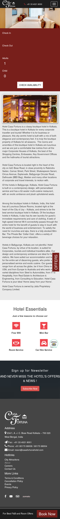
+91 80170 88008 (23, 446)
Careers (8, 465)
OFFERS (55, 262)
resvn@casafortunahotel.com (29, 449)
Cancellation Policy (14, 481)
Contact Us (10, 468)
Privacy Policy (11, 487)
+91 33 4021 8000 (34, 4)
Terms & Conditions (14, 478)
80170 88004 (40, 446)
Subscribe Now (30, 388)
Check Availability (30, 84)
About (7, 462)
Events (8, 484)
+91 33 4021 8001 (23, 442)
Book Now (47, 513)
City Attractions (12, 459)
